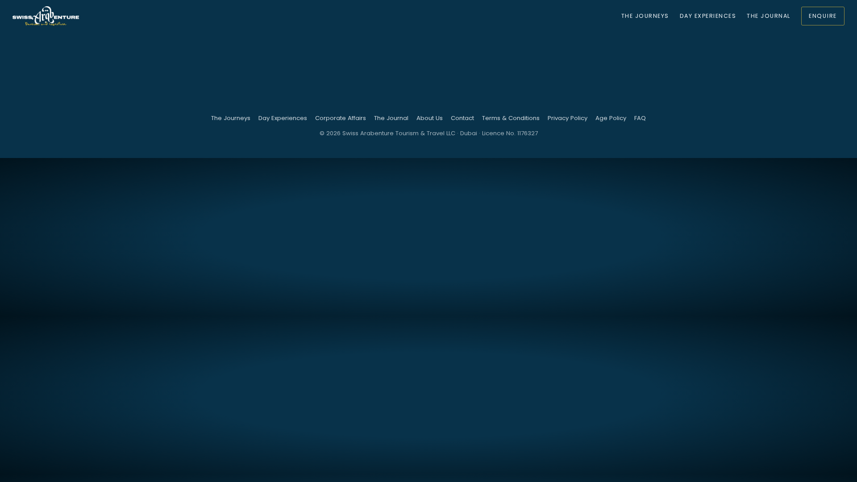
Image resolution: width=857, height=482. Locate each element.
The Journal (768, 16)
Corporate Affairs (340, 118)
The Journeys (645, 16)
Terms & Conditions (511, 118)
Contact (462, 118)
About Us (429, 118)
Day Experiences (708, 16)
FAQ (640, 118)
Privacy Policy (567, 118)
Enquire (823, 16)
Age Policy (610, 118)
